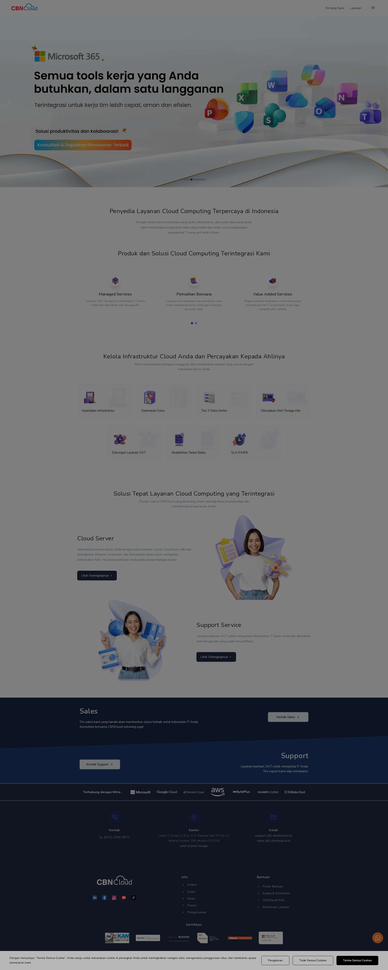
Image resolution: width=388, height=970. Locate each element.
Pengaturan (275, 960)
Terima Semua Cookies (357, 960)
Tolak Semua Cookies (313, 960)
